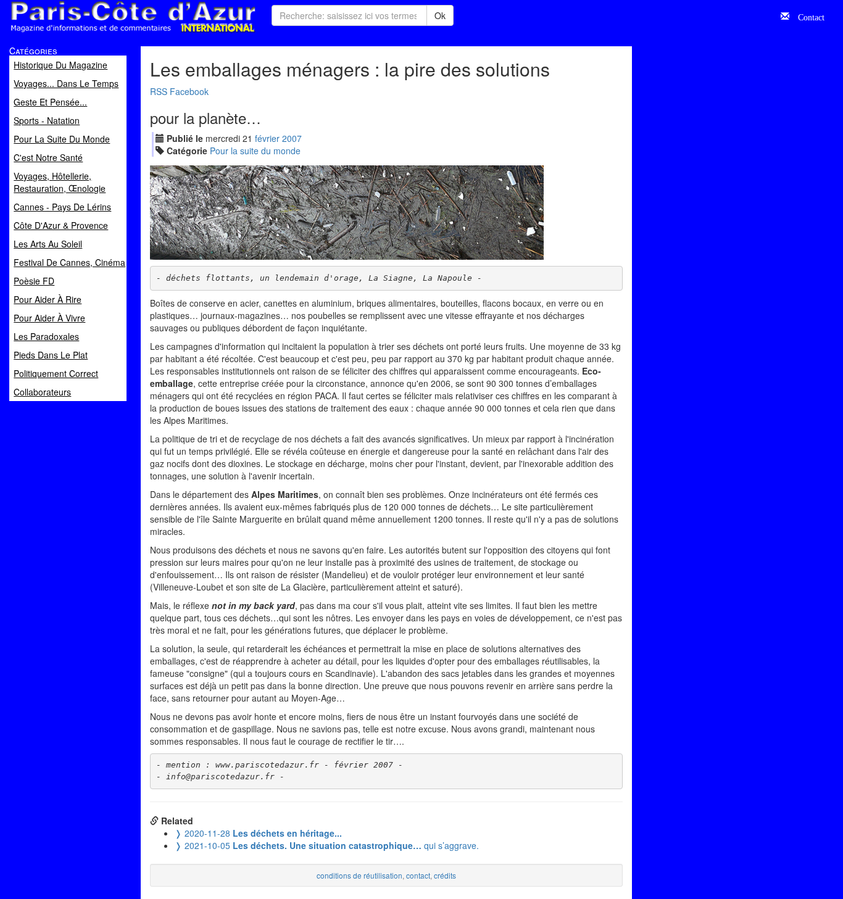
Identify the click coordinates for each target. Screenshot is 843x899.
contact (418, 875)
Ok (440, 15)
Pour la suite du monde (255, 150)
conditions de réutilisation (359, 875)
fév (267, 138)
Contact (806, 16)
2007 (292, 138)
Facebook (189, 91)
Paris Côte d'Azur (105, 33)
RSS (158, 91)
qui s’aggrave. (327, 845)
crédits (445, 875)
